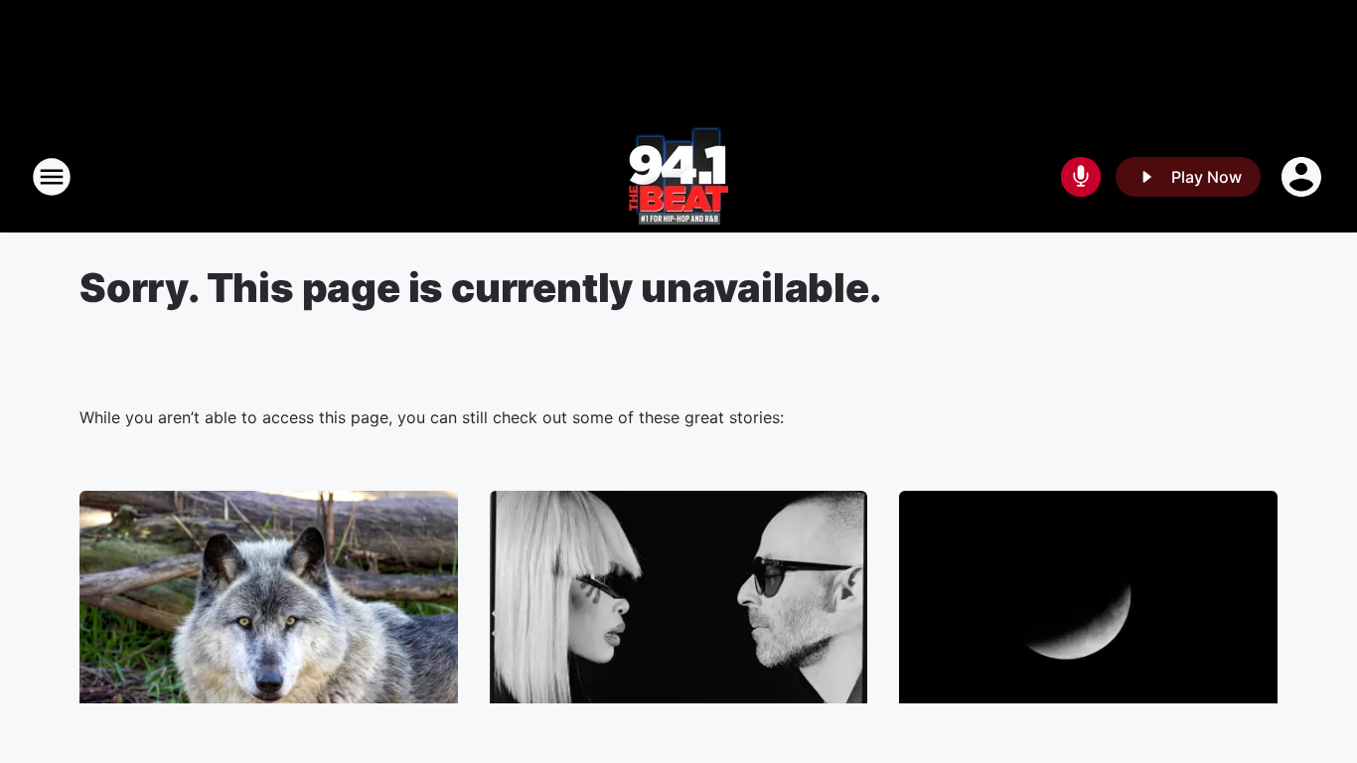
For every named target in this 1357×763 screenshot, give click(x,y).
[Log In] (1303, 177)
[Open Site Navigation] (52, 177)
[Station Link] (678, 177)
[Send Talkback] (1081, 177)
